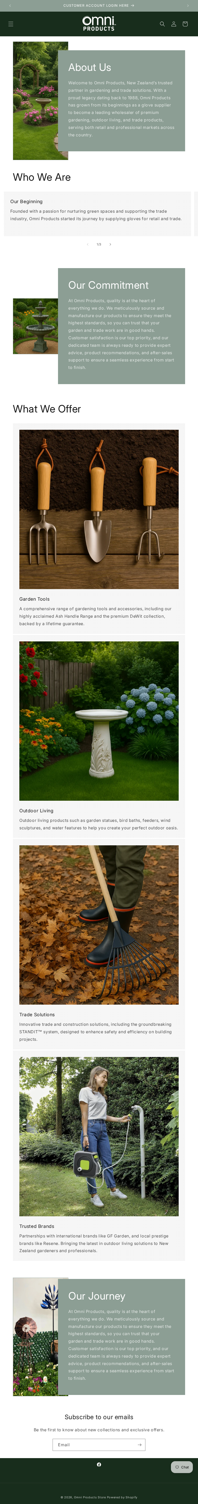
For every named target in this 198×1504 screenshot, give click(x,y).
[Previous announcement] (10, 5)
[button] (10, 24)
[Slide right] (110, 244)
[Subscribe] (139, 1445)
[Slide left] (87, 244)
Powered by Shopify (122, 1497)
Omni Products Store (90, 1497)
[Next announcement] (188, 5)
